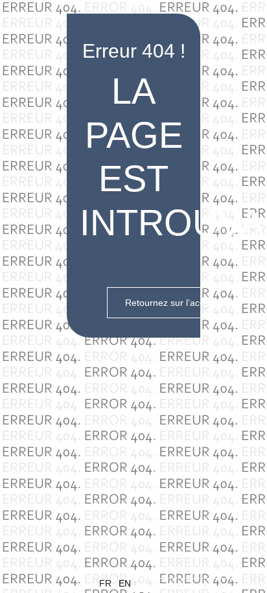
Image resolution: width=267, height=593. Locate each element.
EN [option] (125, 583)
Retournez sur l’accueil (171, 302)
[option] (176, 583)
